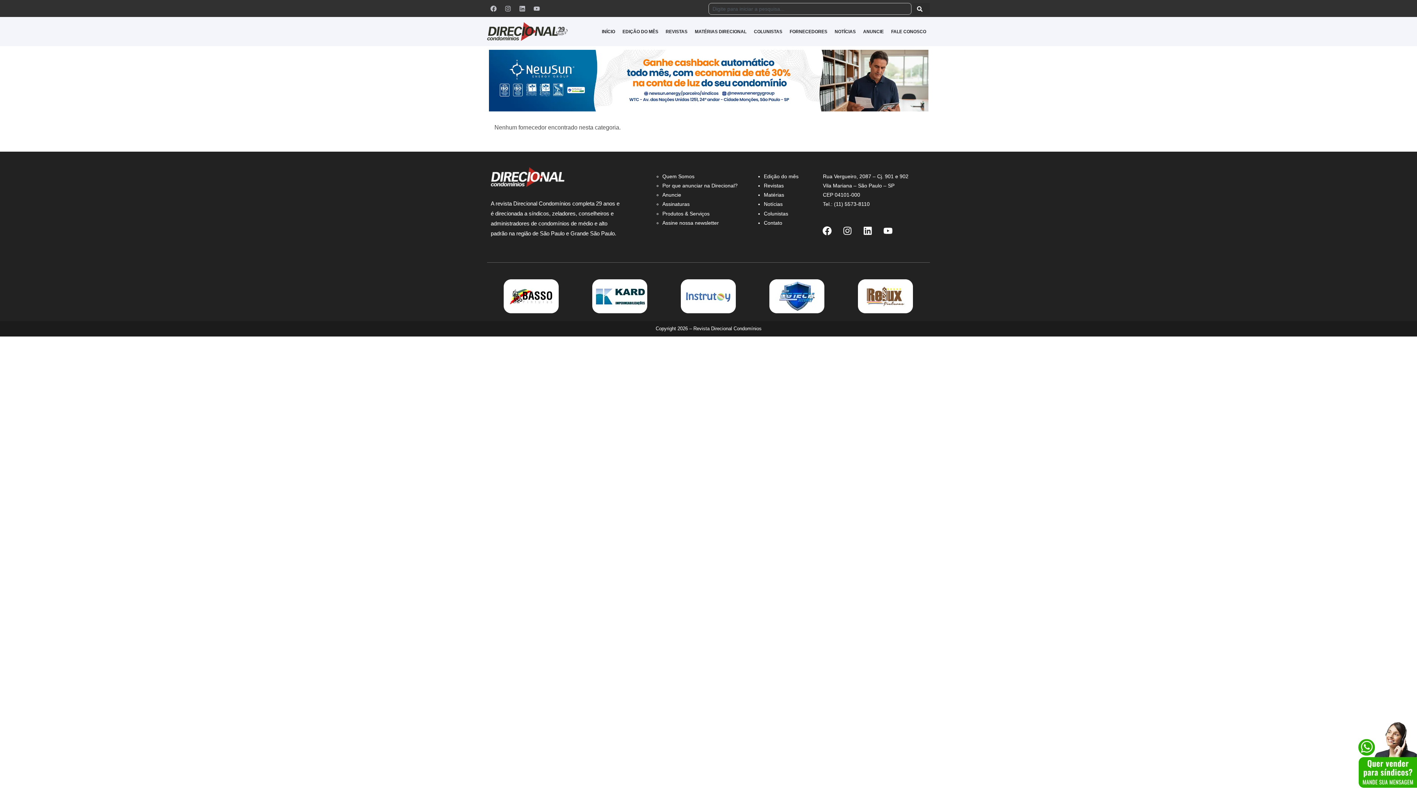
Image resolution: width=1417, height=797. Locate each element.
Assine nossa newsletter (690, 223)
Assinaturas (676, 204)
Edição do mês (781, 176)
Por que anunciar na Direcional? (700, 186)
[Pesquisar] (921, 9)
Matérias (774, 195)
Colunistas (776, 214)
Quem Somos (678, 176)
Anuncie (671, 195)
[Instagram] (507, 8)
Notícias (773, 204)
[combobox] (809, 9)
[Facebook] (493, 8)
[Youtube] (536, 8)
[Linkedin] (522, 8)
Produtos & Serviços (686, 214)
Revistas (774, 186)
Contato (773, 223)
